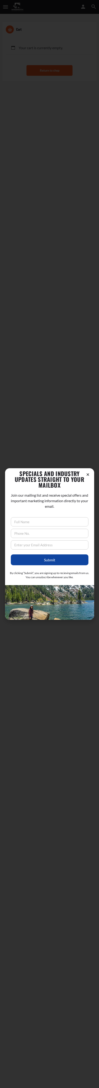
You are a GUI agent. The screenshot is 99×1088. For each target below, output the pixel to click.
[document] (49, 544)
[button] (88, 474)
